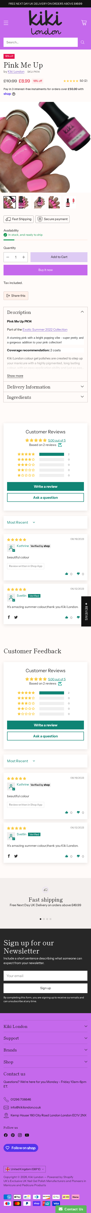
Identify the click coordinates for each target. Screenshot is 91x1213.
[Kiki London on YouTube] (27, 1135)
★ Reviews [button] (86, 611)
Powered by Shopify (60, 1177)
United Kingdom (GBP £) (26, 1169)
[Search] (82, 42)
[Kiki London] (45, 22)
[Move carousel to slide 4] (50, 919)
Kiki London (16, 72)
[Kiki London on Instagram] (20, 1135)
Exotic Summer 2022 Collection (45, 329)
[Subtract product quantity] (8, 257)
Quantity (10, 248)
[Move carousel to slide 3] (47, 919)
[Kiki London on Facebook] (5, 1135)
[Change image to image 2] (25, 202)
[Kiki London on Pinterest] (12, 1135)
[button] (26, 454)
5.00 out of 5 (57, 440)
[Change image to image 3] (40, 202)
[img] (16, 540)
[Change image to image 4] (55, 202)
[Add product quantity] (24, 257)
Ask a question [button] (45, 497)
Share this (18, 296)
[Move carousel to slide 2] (44, 919)
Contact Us (73, 1209)
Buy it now (45, 270)
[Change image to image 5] (70, 202)
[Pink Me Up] (45, 147)
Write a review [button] (45, 486)
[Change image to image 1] (10, 202)
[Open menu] (5, 22)
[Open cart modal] (83, 22)
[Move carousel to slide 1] (40, 919)
